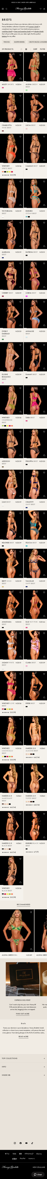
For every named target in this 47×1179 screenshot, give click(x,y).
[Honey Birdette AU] (23, 9)
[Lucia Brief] (35, 107)
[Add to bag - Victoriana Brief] (20, 205)
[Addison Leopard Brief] (11, 443)
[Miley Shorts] (11, 66)
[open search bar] (6, 9)
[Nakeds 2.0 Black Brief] (11, 825)
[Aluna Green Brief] (35, 66)
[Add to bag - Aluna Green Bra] (31, 949)
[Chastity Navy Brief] (35, 484)
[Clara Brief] (35, 645)
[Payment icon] (31, 1159)
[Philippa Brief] (35, 443)
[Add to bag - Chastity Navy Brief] (44, 496)
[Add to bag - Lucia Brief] (44, 119)
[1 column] (21, 49)
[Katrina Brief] (35, 234)
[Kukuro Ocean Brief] (35, 193)
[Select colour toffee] (29, 754)
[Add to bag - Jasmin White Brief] (20, 657)
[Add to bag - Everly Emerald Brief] (20, 325)
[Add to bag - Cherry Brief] (20, 287)
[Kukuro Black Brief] (35, 825)
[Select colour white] (3, 668)
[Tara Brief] (35, 400)
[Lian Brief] (11, 484)
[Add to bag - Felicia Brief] (44, 537)
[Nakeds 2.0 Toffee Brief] (35, 778)
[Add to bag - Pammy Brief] (44, 368)
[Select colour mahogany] (31, 754)
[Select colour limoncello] (10, 171)
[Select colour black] (5, 171)
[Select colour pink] (3, 382)
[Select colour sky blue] (26, 336)
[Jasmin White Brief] (11, 645)
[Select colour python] (26, 545)
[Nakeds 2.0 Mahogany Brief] (11, 778)
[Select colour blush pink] (26, 128)
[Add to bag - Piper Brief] (44, 697)
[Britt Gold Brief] (11, 563)
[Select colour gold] (3, 586)
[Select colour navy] (3, 257)
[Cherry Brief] (11, 275)
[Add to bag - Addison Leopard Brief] (20, 455)
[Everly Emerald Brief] (11, 313)
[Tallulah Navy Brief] (35, 563)
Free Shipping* (23, 2)
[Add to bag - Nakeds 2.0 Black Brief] (20, 837)
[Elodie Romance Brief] (11, 356)
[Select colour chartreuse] (7, 171)
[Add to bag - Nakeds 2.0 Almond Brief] (44, 742)
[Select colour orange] (3, 171)
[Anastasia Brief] (11, 604)
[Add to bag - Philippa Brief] (44, 455)
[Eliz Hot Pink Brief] (35, 604)
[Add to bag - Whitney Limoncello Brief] (20, 742)
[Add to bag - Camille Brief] (44, 160)
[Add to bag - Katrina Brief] (44, 246)
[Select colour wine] (3, 130)
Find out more (22, 1014)
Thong (7, 42)
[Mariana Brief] (11, 234)
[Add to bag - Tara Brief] (44, 412)
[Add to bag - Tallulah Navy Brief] (44, 575)
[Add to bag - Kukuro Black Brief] (44, 837)
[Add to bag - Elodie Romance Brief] (20, 368)
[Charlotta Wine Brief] (11, 107)
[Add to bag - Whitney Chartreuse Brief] (20, 412)
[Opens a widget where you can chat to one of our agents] (38, 1175)
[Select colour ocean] (26, 216)
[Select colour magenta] (26, 296)
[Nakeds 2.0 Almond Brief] (35, 730)
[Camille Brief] (35, 148)
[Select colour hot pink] (3, 87)
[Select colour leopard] (3, 466)
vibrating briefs (39, 31)
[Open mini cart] (44, 9)
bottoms (4, 36)
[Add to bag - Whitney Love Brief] (20, 697)
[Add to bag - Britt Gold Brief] (20, 575)
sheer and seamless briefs (22, 31)
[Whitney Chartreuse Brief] (11, 400)
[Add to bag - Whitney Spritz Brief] (20, 160)
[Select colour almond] (5, 804)
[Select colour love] (12, 171)
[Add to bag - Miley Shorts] (20, 78)
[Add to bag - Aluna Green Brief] (44, 78)
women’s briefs (33, 27)
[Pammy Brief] (35, 356)
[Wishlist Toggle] (20, 55)
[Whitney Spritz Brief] (11, 148)
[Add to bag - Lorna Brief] (44, 287)
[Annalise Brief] (35, 313)
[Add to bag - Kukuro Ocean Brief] (44, 205)
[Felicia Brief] (35, 525)
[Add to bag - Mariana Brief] (20, 246)
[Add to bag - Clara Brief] (44, 657)
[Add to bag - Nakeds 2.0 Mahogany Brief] (20, 790)
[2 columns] (26, 49)
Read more (23, 1037)
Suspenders (19, 42)
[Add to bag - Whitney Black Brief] (20, 882)
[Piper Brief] (35, 685)
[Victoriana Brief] (11, 193)
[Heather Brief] (11, 525)
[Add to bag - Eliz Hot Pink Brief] (44, 616)
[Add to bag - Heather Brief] (20, 537)
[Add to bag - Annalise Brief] (44, 325)
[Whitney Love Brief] (11, 685)
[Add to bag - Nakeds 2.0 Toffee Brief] (44, 790)
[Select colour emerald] (3, 339)
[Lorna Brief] (35, 275)
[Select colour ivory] (3, 216)
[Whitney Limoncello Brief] (11, 730)
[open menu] (3, 9)
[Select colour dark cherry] (3, 296)
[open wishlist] (40, 9)
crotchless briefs (7, 31)
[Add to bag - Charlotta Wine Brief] (20, 119)
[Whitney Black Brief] (11, 870)
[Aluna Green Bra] (17, 930)
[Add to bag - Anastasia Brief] (20, 616)
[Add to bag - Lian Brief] (20, 496)
